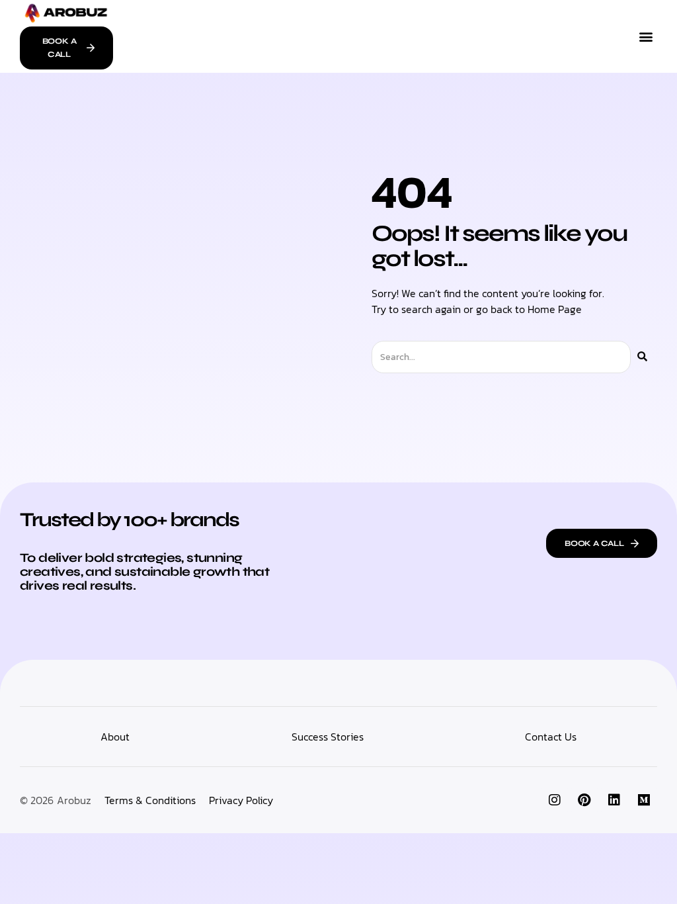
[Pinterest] (584, 800)
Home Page (555, 309)
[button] (646, 36)
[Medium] (644, 800)
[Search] (642, 357)
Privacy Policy (241, 800)
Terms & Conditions (150, 800)
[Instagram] (554, 800)
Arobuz (74, 800)
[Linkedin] (614, 800)
